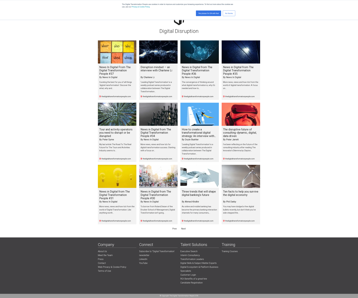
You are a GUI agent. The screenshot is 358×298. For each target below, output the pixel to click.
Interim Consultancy (190, 255)
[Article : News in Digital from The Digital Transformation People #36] (199, 52)
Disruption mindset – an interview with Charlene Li (156, 69)
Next (183, 228)
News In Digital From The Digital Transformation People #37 (115, 70)
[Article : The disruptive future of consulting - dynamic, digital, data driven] (241, 114)
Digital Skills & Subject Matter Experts (198, 263)
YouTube (143, 263)
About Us (102, 251)
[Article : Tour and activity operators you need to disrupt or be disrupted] (117, 114)
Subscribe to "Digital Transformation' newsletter (157, 253)
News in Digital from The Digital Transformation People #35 (238, 70)
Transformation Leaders (192, 259)
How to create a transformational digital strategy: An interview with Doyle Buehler (198, 133)
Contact (102, 263)
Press (100, 259)
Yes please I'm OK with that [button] (208, 13)
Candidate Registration (191, 282)
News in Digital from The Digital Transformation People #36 (197, 70)
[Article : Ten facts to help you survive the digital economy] (241, 176)
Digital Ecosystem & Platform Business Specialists (199, 269)
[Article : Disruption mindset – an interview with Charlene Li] (158, 52)
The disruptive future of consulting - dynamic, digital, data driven (240, 133)
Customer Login (188, 275)
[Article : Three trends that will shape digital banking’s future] (199, 176)
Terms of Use (104, 271)
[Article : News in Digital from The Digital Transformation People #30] (158, 176)
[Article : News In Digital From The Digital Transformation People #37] (117, 52)
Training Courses (230, 251)
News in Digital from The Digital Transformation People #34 (156, 133)
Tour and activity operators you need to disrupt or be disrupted (115, 133)
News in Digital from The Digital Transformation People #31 (114, 195)
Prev (174, 228)
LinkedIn (143, 259)
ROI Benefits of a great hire (193, 278)
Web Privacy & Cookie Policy (112, 267)
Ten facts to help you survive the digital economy (240, 193)
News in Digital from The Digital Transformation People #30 (156, 195)
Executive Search (188, 251)
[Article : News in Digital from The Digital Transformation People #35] (241, 52)
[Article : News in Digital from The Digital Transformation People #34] (158, 114)
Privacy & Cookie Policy (141, 6)
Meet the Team (105, 255)
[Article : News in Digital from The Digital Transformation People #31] (117, 176)
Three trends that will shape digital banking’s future (199, 193)
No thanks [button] (229, 13)
